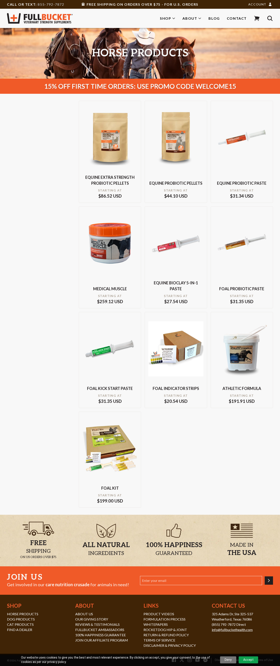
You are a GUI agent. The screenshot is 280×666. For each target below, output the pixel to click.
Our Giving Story (91, 619)
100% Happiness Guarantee (100, 635)
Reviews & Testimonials (97, 624)
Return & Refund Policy (166, 635)
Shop (165, 18)
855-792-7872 (51, 4)
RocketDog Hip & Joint (165, 630)
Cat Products (20, 624)
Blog (214, 18)
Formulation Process (165, 619)
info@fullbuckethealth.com (232, 630)
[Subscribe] (269, 580)
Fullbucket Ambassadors (99, 630)
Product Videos (159, 614)
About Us (84, 614)
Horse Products (22, 614)
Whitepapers (156, 624)
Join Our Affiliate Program (101, 640)
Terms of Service (159, 640)
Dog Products (21, 619)
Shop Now (110, 144)
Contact (237, 18)
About (189, 18)
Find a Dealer (19, 630)
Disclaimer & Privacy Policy (170, 645)
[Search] (270, 18)
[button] (257, 18)
